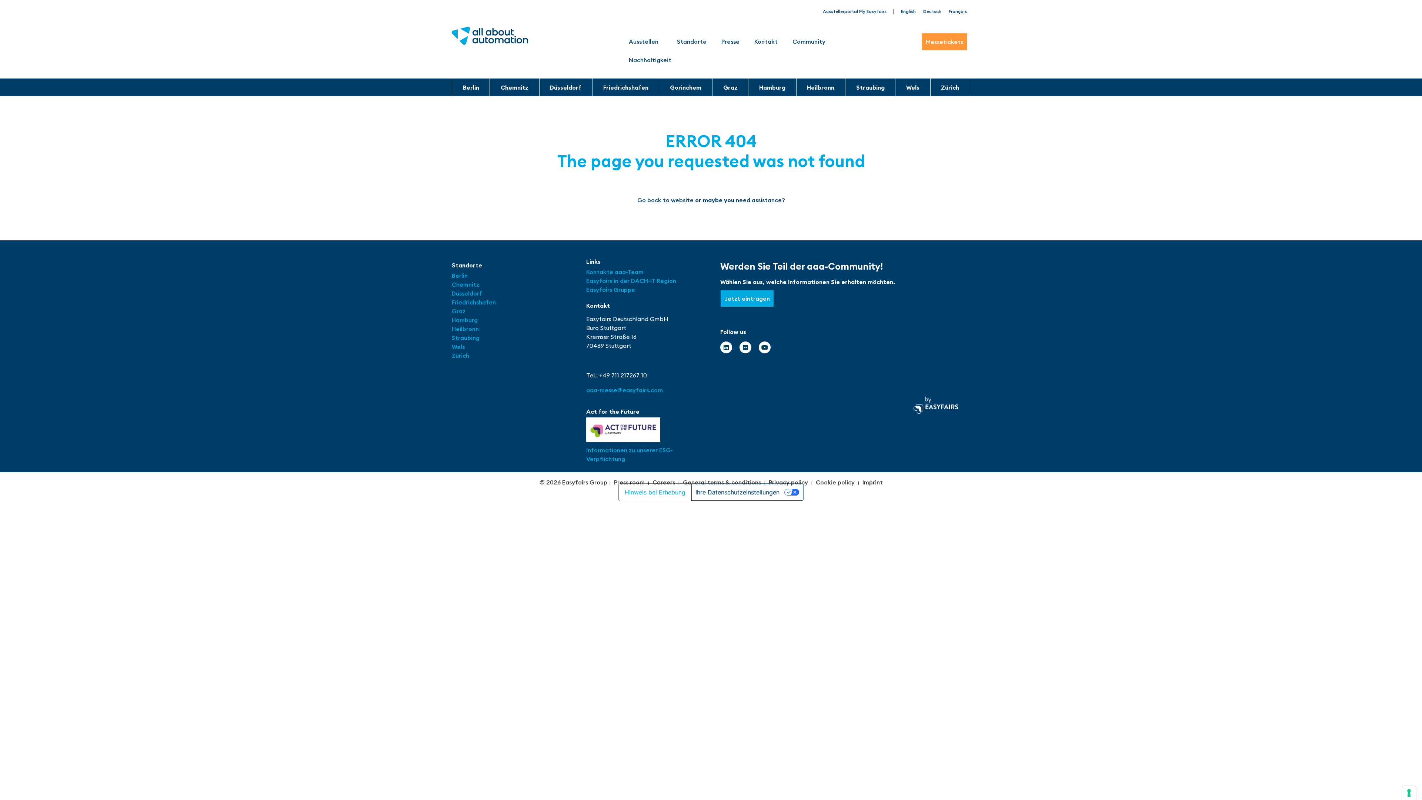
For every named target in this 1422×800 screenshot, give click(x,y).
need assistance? (760, 200)
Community (808, 41)
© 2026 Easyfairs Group (573, 482)
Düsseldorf (565, 87)
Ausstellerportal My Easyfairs (855, 11)
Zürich (950, 87)
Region (666, 280)
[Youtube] (765, 347)
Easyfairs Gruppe (610, 289)
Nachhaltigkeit (650, 60)
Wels (912, 87)
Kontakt (766, 41)
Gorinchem (685, 87)
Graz (730, 87)
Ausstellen (643, 41)
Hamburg (772, 87)
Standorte (692, 41)
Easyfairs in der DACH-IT (621, 280)
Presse (730, 41)
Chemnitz (514, 87)
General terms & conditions (722, 482)
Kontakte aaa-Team (615, 272)
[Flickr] (745, 347)
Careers (663, 482)
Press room (629, 482)
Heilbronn (820, 87)
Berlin (471, 87)
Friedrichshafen (625, 87)
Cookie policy (835, 482)
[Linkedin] (726, 347)
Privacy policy (788, 482)
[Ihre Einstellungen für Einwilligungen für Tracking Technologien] (1409, 793)
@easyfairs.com (624, 390)
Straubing (870, 87)
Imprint (872, 482)
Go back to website (665, 200)
